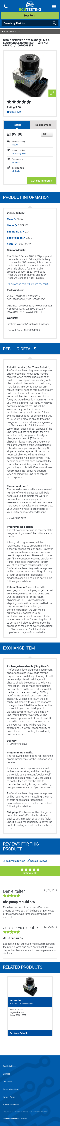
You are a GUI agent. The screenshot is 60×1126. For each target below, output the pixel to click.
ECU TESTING (30, 8)
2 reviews (15, 111)
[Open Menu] (54, 7)
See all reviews (38, 860)
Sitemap (6, 1074)
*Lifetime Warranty (11, 1105)
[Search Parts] (54, 23)
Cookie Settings (9, 1066)
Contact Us (7, 1082)
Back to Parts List (11, 31)
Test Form (30, 15)
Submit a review (15, 860)
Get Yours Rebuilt (41, 180)
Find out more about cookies (15, 1119)
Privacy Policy (9, 1097)
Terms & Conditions (11, 1089)
